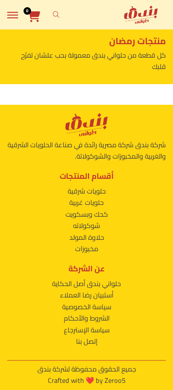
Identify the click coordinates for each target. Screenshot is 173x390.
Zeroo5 (115, 380)
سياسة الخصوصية (86, 306)
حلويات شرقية (87, 191)
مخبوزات (86, 248)
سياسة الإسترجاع (87, 330)
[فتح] (12, 15)
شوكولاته (86, 225)
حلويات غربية (86, 202)
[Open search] (56, 14)
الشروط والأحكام (87, 318)
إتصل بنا (86, 341)
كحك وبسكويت (87, 214)
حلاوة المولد (86, 237)
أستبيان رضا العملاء (86, 295)
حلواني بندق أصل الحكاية (86, 283)
